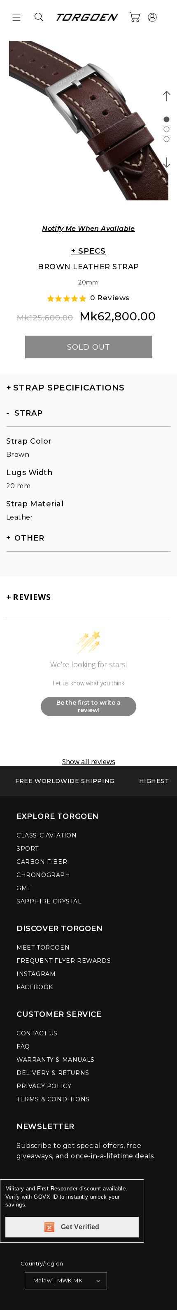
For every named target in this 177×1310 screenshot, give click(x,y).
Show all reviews (88, 761)
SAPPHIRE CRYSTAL (49, 901)
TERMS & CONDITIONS (53, 1099)
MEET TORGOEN (43, 947)
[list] (88, 126)
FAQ (23, 1046)
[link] (64, 781)
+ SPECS (88, 251)
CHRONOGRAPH (43, 875)
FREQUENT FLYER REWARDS (63, 960)
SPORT (27, 848)
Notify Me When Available (88, 229)
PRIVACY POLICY (43, 1086)
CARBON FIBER (41, 861)
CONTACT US (37, 1033)
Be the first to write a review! (88, 706)
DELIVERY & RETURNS (52, 1073)
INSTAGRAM (36, 974)
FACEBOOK (34, 987)
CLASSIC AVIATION (46, 835)
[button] (16, 17)
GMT (23, 888)
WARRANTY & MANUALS (55, 1059)
